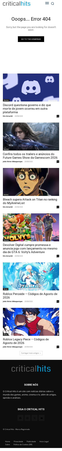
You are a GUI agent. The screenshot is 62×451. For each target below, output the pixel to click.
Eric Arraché (8, 116)
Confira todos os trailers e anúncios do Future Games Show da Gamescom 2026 (30, 155)
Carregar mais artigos (30, 353)
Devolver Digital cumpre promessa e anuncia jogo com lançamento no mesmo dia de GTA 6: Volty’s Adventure (30, 248)
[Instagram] (27, 418)
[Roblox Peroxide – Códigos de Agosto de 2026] (31, 276)
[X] (34, 418)
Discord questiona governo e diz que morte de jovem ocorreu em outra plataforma (27, 108)
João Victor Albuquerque (12, 161)
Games (6, 100)
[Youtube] (41, 418)
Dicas (5, 289)
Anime (6, 195)
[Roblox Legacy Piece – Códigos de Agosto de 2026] (31, 322)
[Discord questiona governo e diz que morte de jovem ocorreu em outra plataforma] (31, 87)
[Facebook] (20, 418)
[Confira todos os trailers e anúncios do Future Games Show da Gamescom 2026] (31, 136)
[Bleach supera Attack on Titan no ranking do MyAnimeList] (31, 182)
